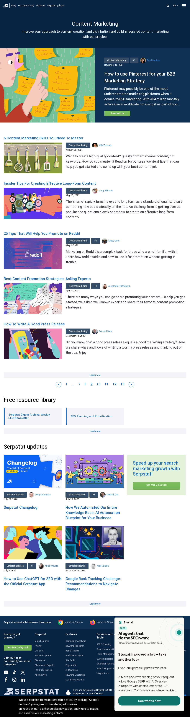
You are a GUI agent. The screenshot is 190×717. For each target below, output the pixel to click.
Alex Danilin (103, 566)
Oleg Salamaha (43, 494)
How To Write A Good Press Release (34, 324)
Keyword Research (74, 646)
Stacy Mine (113, 240)
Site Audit (70, 660)
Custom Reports (104, 659)
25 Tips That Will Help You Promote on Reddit (42, 233)
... (73, 384)
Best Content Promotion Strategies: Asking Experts (47, 279)
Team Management (106, 654)
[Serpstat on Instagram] (16, 681)
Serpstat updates (55, 5)
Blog (13, 5)
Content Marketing (116, 60)
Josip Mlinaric (106, 190)
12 (114, 384)
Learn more (45, 622)
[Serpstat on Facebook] (8, 681)
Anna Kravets (51, 566)
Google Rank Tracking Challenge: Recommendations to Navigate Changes (93, 583)
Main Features (42, 641)
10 (98, 384)
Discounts (40, 660)
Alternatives (41, 675)
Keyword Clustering (75, 675)
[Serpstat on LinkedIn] (24, 681)
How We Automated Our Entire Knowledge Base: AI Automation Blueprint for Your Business (92, 512)
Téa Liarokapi (153, 60)
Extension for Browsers (108, 663)
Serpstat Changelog (20, 507)
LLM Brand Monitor (75, 679)
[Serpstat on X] (24, 673)
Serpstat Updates (43, 655)
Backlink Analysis (74, 655)
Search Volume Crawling (108, 649)
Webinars (40, 5)
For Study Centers (44, 670)
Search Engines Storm (107, 668)
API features (71, 670)
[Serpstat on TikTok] (16, 673)
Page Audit (70, 665)
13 (122, 384)
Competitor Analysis (75, 641)
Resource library (26, 5)
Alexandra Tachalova (119, 286)
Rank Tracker (72, 650)
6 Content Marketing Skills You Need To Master (43, 138)
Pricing (38, 646)
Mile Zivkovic (105, 145)
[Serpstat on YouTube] (8, 673)
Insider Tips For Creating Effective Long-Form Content (50, 183)
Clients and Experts (44, 665)
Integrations (102, 673)
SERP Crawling (103, 644)
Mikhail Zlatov (113, 494)
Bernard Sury (105, 331)
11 (106, 384)
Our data (39, 650)
